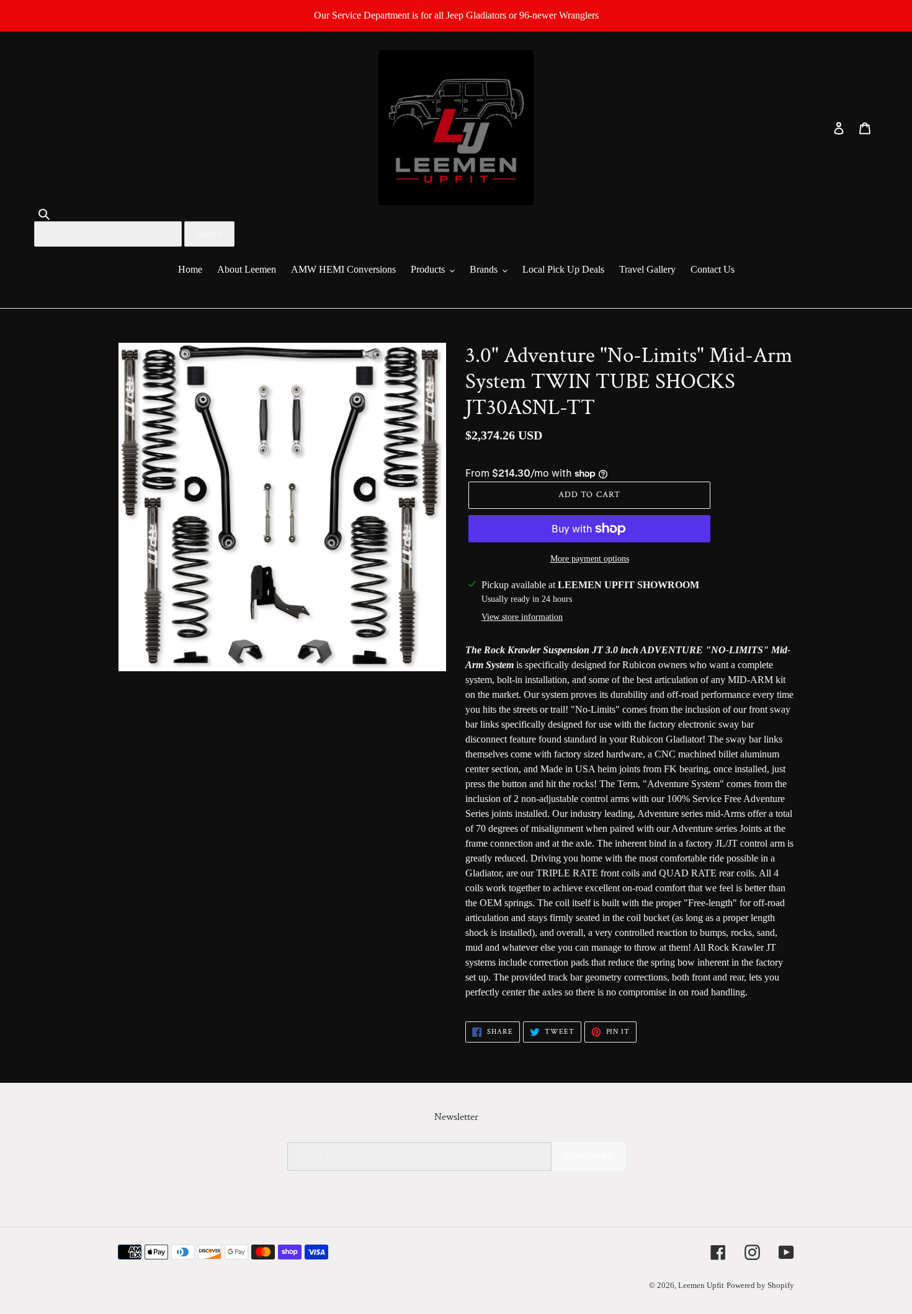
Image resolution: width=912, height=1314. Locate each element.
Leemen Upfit (701, 1285)
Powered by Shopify (760, 1285)
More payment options (589, 558)
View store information (522, 617)
